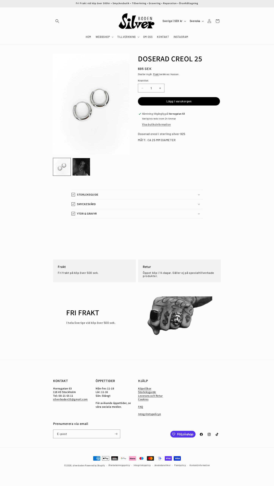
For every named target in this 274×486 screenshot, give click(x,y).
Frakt (156, 74)
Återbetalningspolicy (119, 465)
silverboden (79, 465)
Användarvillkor (163, 465)
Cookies (143, 399)
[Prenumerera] (116, 434)
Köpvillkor (144, 388)
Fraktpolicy (180, 465)
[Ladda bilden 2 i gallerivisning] (81, 167)
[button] (57, 21)
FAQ (140, 406)
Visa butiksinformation (156, 124)
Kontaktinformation (200, 465)
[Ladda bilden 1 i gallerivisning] (62, 167)
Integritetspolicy (142, 465)
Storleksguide (147, 392)
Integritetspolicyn (149, 414)
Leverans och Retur (150, 395)
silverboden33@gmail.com (70, 399)
